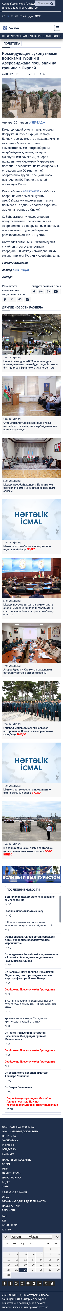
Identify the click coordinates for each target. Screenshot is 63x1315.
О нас (6, 1196)
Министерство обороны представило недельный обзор (27, 548)
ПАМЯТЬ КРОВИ (11, 1173)
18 (16, 1264)
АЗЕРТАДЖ (37, 122)
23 (58, 1264)
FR (21, 16)
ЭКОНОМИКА (10, 1140)
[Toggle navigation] (56, 28)
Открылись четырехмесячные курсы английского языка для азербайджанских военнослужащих (30, 426)
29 (50, 1269)
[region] (33, 1005)
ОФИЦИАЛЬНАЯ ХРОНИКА (18, 1127)
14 (41, 1259)
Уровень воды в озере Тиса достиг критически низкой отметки (26, 1020)
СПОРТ (6, 1164)
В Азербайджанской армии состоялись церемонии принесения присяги (28, 851)
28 (41, 1269)
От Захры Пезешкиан (18, 1087)
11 (16, 1259)
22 (50, 1264)
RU (8, 16)
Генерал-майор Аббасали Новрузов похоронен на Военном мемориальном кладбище (28, 731)
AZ (3, 16)
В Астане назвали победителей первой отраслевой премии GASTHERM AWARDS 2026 (30, 1004)
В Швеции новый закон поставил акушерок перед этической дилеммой (29, 924)
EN (12, 16)
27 (33, 1269)
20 (33, 1264)
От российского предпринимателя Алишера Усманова (26, 1074)
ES (24, 16)
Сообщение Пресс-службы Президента (30, 989)
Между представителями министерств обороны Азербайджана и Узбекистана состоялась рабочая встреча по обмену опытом (28, 609)
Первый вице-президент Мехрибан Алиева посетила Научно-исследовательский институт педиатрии (32, 1101)
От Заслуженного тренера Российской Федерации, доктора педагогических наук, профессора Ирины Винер (29, 975)
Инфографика (11, 1177)
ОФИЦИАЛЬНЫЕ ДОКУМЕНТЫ (20, 1131)
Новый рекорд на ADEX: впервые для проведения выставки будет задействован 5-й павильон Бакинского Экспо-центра (30, 364)
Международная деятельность (24, 1201)
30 (58, 1269)
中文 (38, 16)
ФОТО (5, 1186)
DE (16, 16)
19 (25, 1264)
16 (58, 1259)
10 (8, 1259)
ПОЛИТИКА (12, 43)
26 (25, 1269)
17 (8, 1264)
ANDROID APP (10, 1225)
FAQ (4, 1216)
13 (33, 1259)
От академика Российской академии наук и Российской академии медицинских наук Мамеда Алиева (31, 957)
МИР (5, 1168)
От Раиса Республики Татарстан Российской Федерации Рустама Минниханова (25, 1036)
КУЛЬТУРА (8, 1154)
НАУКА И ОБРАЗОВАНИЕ (16, 1159)
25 (16, 1269)
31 (8, 1275)
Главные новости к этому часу (24, 911)
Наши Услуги (11, 1205)
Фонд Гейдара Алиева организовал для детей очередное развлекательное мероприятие (30, 940)
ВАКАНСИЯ (9, 1210)
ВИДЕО (6, 1182)
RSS (4, 1220)
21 (41, 1264)
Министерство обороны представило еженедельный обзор (27, 791)
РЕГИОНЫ (8, 1145)
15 (50, 1259)
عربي (31, 16)
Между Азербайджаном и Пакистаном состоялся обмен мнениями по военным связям (29, 488)
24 (8, 1269)
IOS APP (6, 1229)
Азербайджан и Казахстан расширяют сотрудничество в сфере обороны (27, 671)
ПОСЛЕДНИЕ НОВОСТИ (23, 889)
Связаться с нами (14, 1192)
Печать (29, 74)
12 (25, 1259)
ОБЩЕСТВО (9, 1149)
